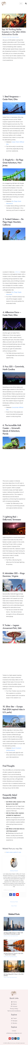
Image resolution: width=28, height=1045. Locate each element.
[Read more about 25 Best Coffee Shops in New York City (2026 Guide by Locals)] (14, 923)
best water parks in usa (13, 852)
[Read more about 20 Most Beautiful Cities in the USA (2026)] (14, 966)
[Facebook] (10, 894)
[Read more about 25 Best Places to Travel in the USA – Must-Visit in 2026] (14, 945)
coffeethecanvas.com (9, 890)
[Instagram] (14, 894)
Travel (4, 37)
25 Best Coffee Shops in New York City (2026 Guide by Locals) (13, 933)
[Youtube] (17, 894)
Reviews (6, 935)
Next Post (14, 906)
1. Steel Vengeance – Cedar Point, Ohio (12, 98)
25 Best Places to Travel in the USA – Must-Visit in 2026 (13, 954)
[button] (25, 3)
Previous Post (14, 901)
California (17, 272)
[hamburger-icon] (21, 3)
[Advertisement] (14, 76)
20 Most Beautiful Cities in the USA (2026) (14, 975)
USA (7, 37)
